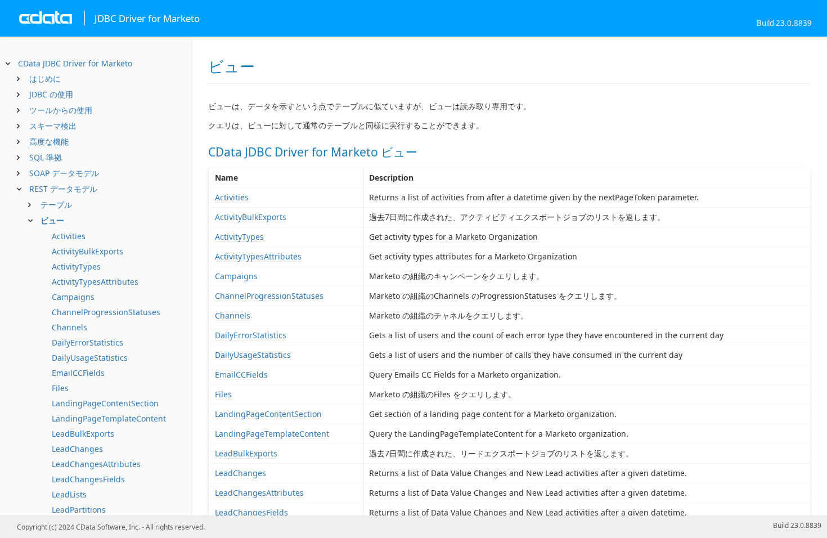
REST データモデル (63, 188)
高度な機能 (49, 141)
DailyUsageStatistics (90, 357)
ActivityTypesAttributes (95, 281)
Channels (69, 327)
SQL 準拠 (45, 157)
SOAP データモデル (64, 173)
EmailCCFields (78, 372)
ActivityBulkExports (87, 251)
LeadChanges (77, 448)
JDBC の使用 (51, 94)
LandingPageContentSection (105, 403)
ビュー (52, 220)
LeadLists (69, 494)
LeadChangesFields (88, 479)
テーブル (56, 204)
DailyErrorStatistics (87, 342)
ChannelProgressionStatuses (106, 312)
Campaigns (73, 297)
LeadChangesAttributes (96, 464)
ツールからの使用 (60, 110)
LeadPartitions (79, 509)
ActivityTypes (76, 266)
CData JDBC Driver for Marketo (75, 63)
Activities (69, 236)
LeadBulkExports (83, 433)
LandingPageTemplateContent (109, 418)
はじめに (45, 78)
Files (60, 388)
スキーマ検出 (53, 125)
